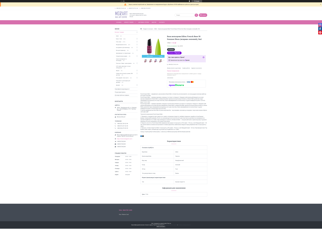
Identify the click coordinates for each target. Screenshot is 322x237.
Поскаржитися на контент (171, 225)
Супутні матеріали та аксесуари (121, 59)
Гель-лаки (118, 41)
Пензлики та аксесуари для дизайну (123, 81)
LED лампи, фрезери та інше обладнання (123, 67)
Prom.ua (169, 223)
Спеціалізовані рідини (121, 56)
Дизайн (118, 85)
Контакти (162, 22)
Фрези (117, 70)
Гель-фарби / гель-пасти (122, 77)
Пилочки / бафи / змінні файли (123, 63)
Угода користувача (120, 92)
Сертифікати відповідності (122, 89)
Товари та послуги (148, 29)
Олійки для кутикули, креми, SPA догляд (124, 74)
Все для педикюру (120, 50)
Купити (171, 49)
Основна (118, 22)
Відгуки (154, 22)
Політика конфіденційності (184, 225)
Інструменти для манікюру (123, 47)
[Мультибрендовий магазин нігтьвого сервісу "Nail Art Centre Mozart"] (121, 18)
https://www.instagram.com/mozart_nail (125, 139)
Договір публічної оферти (122, 95)
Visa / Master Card (124, 214)
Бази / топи (119, 38)
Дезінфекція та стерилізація (123, 53)
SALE (155, 29)
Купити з (172, 53)
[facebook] (141, 136)
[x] (143, 136)
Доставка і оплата (143, 22)
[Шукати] (196, 15)
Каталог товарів (128, 22)
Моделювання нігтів (121, 44)
